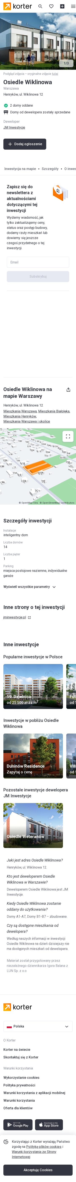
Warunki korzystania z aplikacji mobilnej (34, 1093)
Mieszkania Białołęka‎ (53, 411)
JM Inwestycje (14, 127)
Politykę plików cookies (43, 1147)
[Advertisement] (38, 334)
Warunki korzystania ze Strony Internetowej (34, 1154)
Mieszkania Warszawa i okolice (26, 421)
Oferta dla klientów (18, 1108)
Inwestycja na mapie (20, 169)
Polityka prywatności (19, 1085)
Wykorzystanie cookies (21, 1078)
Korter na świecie (16, 1050)
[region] (38, 466)
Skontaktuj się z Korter (20, 1057)
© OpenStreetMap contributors (57, 502)
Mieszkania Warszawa (20, 411)
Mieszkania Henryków (19, 416)
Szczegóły (50, 169)
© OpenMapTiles (28, 502)
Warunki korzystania (19, 1100)
